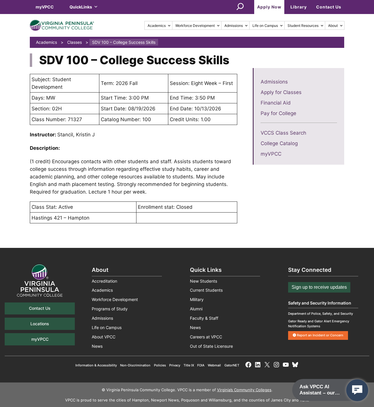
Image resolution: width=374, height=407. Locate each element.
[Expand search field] (240, 7)
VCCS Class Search (283, 133)
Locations (39, 323)
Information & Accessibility (96, 365)
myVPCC (45, 6)
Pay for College (278, 113)
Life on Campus (265, 25)
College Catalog (279, 143)
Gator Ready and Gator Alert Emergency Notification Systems (318, 323)
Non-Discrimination (135, 365)
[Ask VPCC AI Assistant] (357, 390)
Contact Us (328, 6)
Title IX (188, 365)
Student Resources (303, 25)
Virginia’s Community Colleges (244, 390)
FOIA (201, 365)
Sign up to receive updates (319, 287)
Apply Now (269, 6)
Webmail (214, 365)
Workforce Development (195, 25)
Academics (157, 25)
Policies (160, 365)
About (333, 25)
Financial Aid (276, 103)
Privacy (174, 365)
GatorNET (231, 365)
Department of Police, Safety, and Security (320, 314)
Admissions (233, 25)
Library (298, 6)
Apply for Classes (281, 92)
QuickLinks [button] (81, 6)
